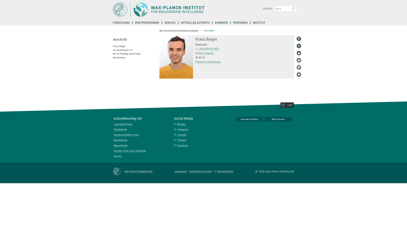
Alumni (118, 156)
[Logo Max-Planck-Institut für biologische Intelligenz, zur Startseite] (172, 9)
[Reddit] (299, 53)
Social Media (183, 118)
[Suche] (293, 9)
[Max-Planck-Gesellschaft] (118, 171)
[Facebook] (299, 38)
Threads (181, 140)
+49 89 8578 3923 (209, 48)
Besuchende (120, 145)
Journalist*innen (123, 124)
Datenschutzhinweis (200, 171)
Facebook (182, 145)
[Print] (299, 74)
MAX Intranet (278, 119)
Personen (240, 22)
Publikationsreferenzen (208, 61)
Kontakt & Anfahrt (249, 119)
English (267, 8)
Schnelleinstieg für (128, 118)
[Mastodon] (299, 67)
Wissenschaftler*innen (126, 134)
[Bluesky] (299, 60)
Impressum (181, 171)
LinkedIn (181, 134)
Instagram (183, 129)
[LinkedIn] (299, 46)
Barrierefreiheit (225, 171)
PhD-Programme (147, 22)
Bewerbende (120, 140)
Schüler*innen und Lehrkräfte (130, 151)
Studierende (120, 129)
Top (289, 105)
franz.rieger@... (207, 53)
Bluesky (181, 124)
